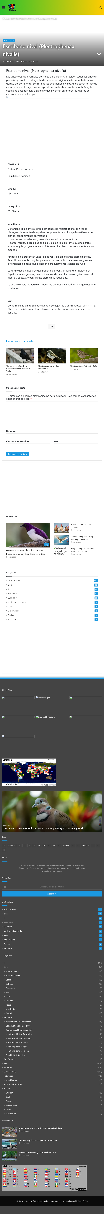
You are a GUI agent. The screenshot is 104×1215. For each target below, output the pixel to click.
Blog (10, 585)
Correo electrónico (18, 441)
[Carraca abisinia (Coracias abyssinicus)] (85, 705)
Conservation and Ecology (18, 1026)
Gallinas (9, 984)
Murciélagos (11, 1080)
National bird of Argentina (20, 1034)
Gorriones (10, 988)
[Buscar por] (100, 8)
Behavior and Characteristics (18, 1021)
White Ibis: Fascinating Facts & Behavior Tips (38, 1152)
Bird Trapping (13, 611)
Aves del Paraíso (13, 975)
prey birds (10, 1009)
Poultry (11, 615)
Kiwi (7, 992)
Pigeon (66, 845)
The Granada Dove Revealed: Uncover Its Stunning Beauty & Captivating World (43, 828)
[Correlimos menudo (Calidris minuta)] (18, 744)
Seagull (9, 1013)
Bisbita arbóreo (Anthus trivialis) (84, 366)
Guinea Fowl (11, 1105)
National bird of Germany (20, 1038)
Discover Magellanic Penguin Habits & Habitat (38, 1140)
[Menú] (3, 8)
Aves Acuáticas (12, 971)
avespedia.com (68, 1201)
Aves (10, 606)
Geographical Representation (19, 1030)
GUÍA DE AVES (17, 19)
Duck (8, 1097)
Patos (8, 1005)
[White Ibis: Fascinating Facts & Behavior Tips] (9, 1156)
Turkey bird (11, 1114)
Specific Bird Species (15, 1055)
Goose (9, 1101)
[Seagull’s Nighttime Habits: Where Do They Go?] (61, 552)
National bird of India (17, 1042)
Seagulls (85, 845)
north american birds (17, 602)
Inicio (6, 19)
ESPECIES (12, 598)
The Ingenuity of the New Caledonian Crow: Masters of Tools (18, 368)
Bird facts (12, 619)
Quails (8, 1109)
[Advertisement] (52, 486)
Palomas (9, 1001)
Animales (11, 845)
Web (56, 441)
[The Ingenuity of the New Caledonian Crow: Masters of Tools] (20, 356)
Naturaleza (12, 593)
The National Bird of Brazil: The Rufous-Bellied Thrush (41, 1128)
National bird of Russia (18, 1051)
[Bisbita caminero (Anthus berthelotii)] (52, 356)
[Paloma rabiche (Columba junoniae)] (18, 705)
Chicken (9, 1093)
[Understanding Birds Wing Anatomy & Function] (61, 540)
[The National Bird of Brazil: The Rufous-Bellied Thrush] (9, 1132)
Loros (8, 996)
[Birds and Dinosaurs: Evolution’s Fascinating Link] (52, 725)
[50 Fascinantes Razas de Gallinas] (61, 528)
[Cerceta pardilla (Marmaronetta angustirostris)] (18, 725)
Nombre (11, 431)
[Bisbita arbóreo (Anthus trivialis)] (84, 356)
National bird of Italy (17, 1046)
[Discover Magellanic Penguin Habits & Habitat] (9, 1144)
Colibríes (9, 980)
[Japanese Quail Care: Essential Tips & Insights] (52, 705)
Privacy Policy (82, 1201)
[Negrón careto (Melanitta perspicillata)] (85, 725)
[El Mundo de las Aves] (12, 7)
